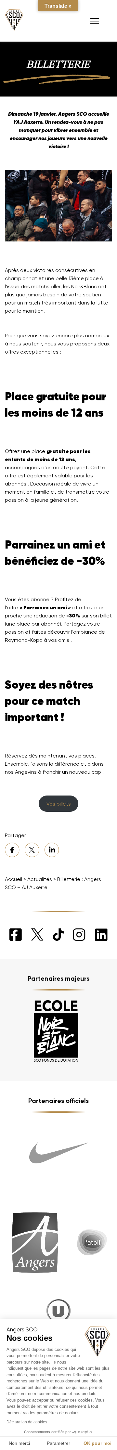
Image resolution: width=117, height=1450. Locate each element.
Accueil (13, 879)
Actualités (39, 879)
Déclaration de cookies (26, 1422)
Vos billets (58, 804)
